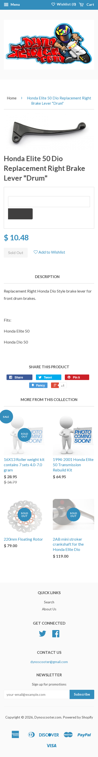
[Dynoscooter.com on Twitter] (42, 635)
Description (47, 276)
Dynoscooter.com (47, 717)
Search (49, 602)
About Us (49, 609)
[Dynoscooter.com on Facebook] (56, 635)
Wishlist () (66, 4)
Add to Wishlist (51, 252)
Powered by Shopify (78, 717)
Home (12, 98)
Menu (15, 4)
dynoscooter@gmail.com (49, 662)
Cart (90, 4)
